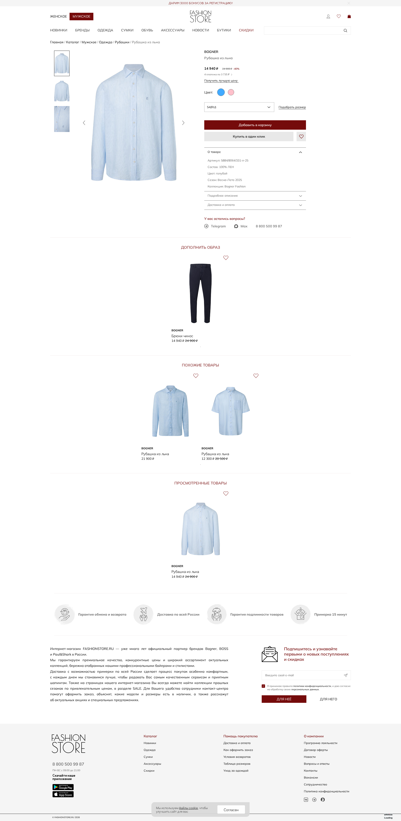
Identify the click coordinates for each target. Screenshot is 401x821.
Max (244, 226)
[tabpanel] (200, 299)
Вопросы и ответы (316, 764)
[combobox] (239, 107)
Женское (58, 16)
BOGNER (211, 52)
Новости (200, 30)
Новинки (150, 743)
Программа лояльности (320, 743)
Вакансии (311, 777)
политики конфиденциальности (312, 686)
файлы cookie (188, 807)
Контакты (310, 770)
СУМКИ (127, 30)
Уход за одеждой (235, 770)
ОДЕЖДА (105, 30)
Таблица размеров (236, 764)
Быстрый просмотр (200, 320)
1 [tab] (200, 347)
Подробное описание (223, 195)
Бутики (224, 30)
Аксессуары (152, 764)
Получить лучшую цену (221, 80)
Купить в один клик (249, 136)
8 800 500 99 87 (269, 226)
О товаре (214, 152)
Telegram (218, 226)
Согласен (231, 809)
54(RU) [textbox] (211, 107)
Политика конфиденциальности (326, 791)
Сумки (148, 757)
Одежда (150, 750)
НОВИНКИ (58, 30)
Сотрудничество (315, 784)
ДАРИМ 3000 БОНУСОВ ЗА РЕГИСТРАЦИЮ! (201, 3)
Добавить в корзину (255, 125)
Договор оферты (316, 750)
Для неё (284, 699)
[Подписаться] (345, 675)
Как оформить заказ (238, 750)
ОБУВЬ (147, 30)
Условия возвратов (237, 757)
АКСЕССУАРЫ (172, 30)
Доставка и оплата (221, 205)
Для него (328, 699)
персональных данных (305, 689)
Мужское (81, 16)
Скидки (246, 30)
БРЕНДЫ (82, 30)
